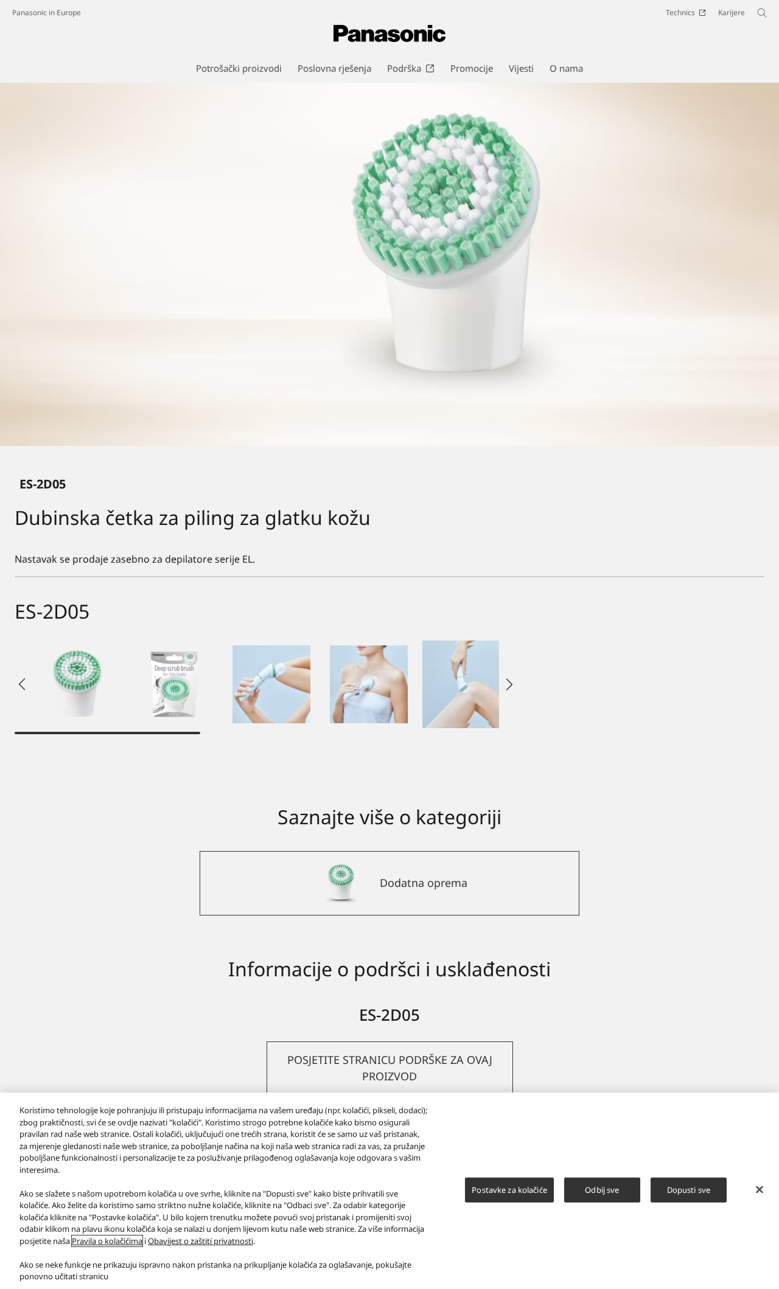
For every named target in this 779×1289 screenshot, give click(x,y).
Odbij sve (602, 1189)
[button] (77, 684)
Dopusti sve (688, 1189)
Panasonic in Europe (46, 12)
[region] (389, 1191)
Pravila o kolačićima (107, 1240)
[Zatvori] (759, 1189)
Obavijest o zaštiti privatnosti (200, 1240)
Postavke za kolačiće (509, 1189)
